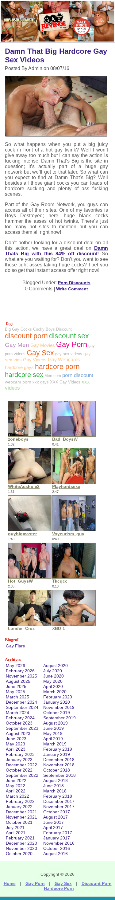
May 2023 (15, 743)
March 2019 (55, 743)
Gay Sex (40, 353)
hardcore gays (19, 367)
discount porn (26, 336)
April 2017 (53, 827)
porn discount (77, 375)
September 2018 (59, 775)
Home (10, 883)
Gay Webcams (64, 359)
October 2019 (56, 712)
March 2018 (55, 790)
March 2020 (55, 691)
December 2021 (21, 811)
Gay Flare (15, 645)
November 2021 (21, 817)
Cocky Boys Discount (52, 329)
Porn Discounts (74, 282)
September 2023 (22, 728)
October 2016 (56, 848)
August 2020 (55, 665)
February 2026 (20, 670)
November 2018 (59, 764)
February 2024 (20, 717)
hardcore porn (57, 367)
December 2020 (21, 843)
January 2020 (56, 702)
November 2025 (21, 676)
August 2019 (55, 723)
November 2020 (21, 848)
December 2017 (59, 801)
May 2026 (15, 665)
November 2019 (59, 707)
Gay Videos (35, 359)
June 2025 (16, 686)
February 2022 (20, 801)
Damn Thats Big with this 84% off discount (56, 251)
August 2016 (55, 853)
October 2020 (19, 853)
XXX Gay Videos (65, 382)
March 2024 (17, 712)
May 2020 (53, 681)
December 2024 (21, 702)
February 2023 (20, 754)
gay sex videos (68, 354)
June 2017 (53, 822)
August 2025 (18, 681)
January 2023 (19, 759)
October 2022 (19, 770)
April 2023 (15, 749)
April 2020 (53, 686)
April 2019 (53, 738)
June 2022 (16, 780)
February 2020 (57, 696)
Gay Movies (42, 345)
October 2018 (56, 770)
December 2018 (59, 759)
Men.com (52, 375)
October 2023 (19, 723)
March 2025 (17, 696)
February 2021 (20, 837)
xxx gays (41, 382)
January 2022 (19, 806)
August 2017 (55, 817)
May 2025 (15, 691)
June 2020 (53, 676)
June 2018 (53, 785)
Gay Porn (71, 344)
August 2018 (55, 780)
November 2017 (59, 806)
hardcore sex (24, 375)
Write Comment (72, 288)
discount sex (69, 336)
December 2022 (21, 764)
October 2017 (56, 811)
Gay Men (17, 345)
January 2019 (56, 754)
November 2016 (59, 843)
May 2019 (53, 733)
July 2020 (52, 670)
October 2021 (19, 822)
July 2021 (15, 827)
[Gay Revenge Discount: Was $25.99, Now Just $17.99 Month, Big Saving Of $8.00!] (57, 40)
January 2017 (56, 837)
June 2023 (16, 738)
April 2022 (15, 790)
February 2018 (57, 796)
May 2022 (15, 785)
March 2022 (17, 796)
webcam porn (18, 381)
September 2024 (22, 707)
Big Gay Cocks (18, 329)
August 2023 (18, 733)
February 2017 (57, 832)
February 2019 (57, 749)
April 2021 (15, 832)
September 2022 (22, 775)
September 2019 (59, 717)
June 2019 (53, 728)
